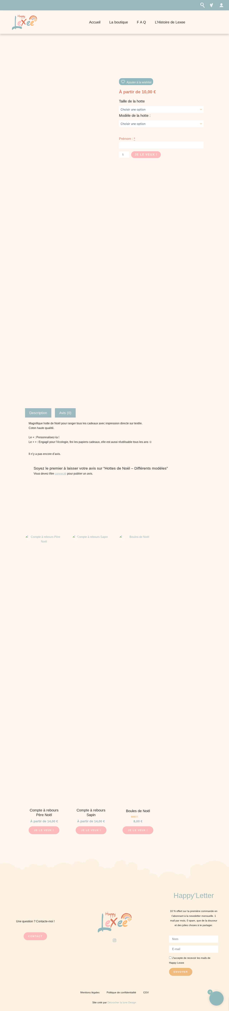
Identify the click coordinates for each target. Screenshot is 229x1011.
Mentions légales (89, 992)
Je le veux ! (146, 154)
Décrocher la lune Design (122, 1002)
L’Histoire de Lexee (170, 22)
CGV (146, 992)
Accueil (94, 22)
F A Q (141, 22)
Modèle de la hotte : (135, 115)
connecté (60, 473)
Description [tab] (38, 413)
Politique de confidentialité (121, 992)
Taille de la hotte (132, 101)
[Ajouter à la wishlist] (29, 538)
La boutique (118, 22)
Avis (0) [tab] (65, 413)
